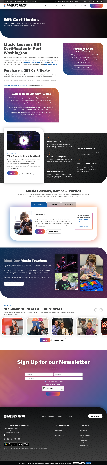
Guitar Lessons (83, 221)
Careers (57, 438)
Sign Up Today (96, 6)
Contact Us (87, 1)
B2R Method (83, 428)
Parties (64, 5)
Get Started (95, 416)
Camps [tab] (54, 205)
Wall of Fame (84, 5)
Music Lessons (49, 5)
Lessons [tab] (39, 205)
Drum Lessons (83, 224)
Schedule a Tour (59, 435)
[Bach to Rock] (15, 6)
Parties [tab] (69, 205)
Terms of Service (42, 448)
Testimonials (83, 430)
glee (52, 62)
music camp (47, 64)
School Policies (59, 433)
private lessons (27, 62)
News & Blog (83, 433)
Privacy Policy (33, 448)
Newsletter (78, 1)
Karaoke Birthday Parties (29, 109)
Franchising (69, 1)
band (46, 62)
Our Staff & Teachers (14, 284)
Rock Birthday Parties (18, 112)
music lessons (32, 60)
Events (71, 5)
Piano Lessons (83, 219)
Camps (58, 5)
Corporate (84, 425)
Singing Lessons (83, 226)
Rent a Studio (84, 438)
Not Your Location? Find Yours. (11, 432)
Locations (83, 442)
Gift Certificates (85, 435)
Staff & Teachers (59, 428)
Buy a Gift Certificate (82, 67)
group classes (36, 62)
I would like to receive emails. (54, 381)
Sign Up (12, 173)
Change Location (31, 1)
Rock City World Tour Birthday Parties (38, 107)
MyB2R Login (61, 1)
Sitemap (6, 449)
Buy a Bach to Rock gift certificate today (16, 85)
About (77, 5)
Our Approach (26, 173)
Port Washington (62, 425)
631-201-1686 (98, 1)
